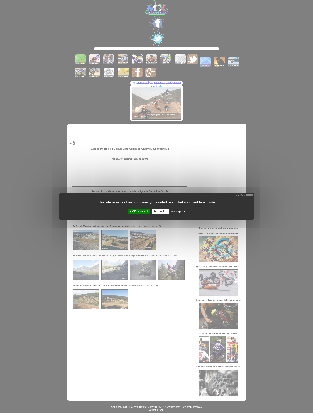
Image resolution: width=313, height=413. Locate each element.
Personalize (160, 211)
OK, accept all (140, 211)
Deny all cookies (245, 195)
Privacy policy (178, 211)
